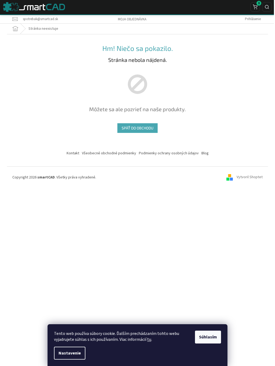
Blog (205, 153)
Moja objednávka (132, 19)
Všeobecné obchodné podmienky (109, 153)
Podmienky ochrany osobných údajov (169, 153)
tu (149, 339)
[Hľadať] (267, 7)
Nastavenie (70, 353)
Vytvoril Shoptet (250, 177)
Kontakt (73, 153)
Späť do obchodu (137, 128)
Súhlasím (208, 337)
